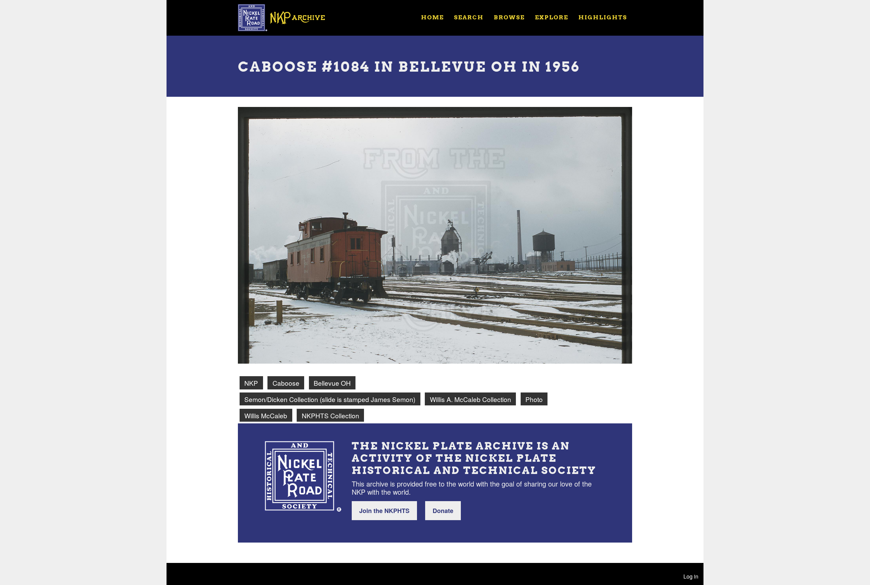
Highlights (602, 17)
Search (469, 17)
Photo (534, 399)
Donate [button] (443, 510)
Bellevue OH (332, 382)
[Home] (286, 17)
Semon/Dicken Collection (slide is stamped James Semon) (329, 399)
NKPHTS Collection (330, 415)
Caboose (286, 382)
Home (432, 17)
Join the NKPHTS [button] (384, 510)
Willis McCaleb (265, 415)
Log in (690, 576)
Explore (551, 17)
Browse (509, 17)
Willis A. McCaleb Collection (470, 399)
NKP (251, 382)
